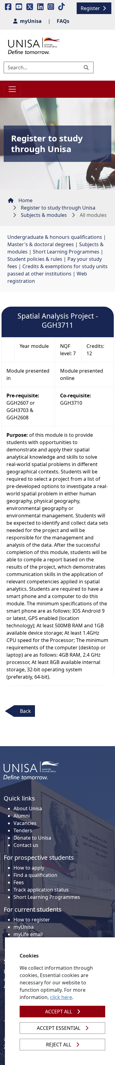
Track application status (41, 889)
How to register (31, 919)
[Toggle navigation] (12, 89)
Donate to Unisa (32, 837)
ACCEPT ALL (58, 1011)
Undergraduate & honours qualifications (54, 237)
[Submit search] (87, 67)
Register (91, 8)
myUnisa (23, 927)
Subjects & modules (44, 215)
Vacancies (24, 823)
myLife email (28, 934)
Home (25, 200)
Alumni (21, 815)
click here (61, 997)
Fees (18, 882)
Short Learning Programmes (66, 251)
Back (25, 711)
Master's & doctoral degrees (40, 244)
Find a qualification (35, 875)
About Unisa (27, 808)
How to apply (28, 867)
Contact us (25, 845)
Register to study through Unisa (58, 207)
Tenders (22, 830)
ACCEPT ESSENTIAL (58, 1028)
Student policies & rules (34, 259)
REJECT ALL (58, 1044)
